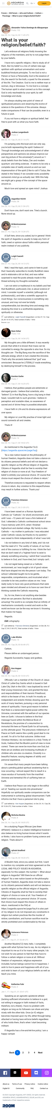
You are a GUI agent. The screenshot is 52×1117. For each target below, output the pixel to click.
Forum (4, 13)
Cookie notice (43, 1084)
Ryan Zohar (16, 331)
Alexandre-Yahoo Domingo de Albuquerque (29, 28)
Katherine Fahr (17, 984)
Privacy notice (30, 1084)
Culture (38, 13)
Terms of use (17, 1084)
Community (20, 1088)
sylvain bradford (18, 850)
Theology (6, 16)
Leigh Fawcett (17, 256)
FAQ (32, 1088)
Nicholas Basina (18, 815)
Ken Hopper (16, 668)
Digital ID (6, 1088)
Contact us (44, 1088)
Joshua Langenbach (20, 132)
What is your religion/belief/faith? (26, 16)
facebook (6, 1072)
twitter (17, 1072)
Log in (44, 3)
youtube (27, 1072)
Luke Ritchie (16, 637)
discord (38, 1072)
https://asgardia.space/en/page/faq (19, 450)
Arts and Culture (26, 13)
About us (6, 1084)
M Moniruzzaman (18, 224)
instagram (48, 1072)
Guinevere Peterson (19, 932)
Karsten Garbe (17, 376)
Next (40, 1052)
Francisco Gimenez (19, 500)
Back (11, 1052)
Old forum (13, 13)
